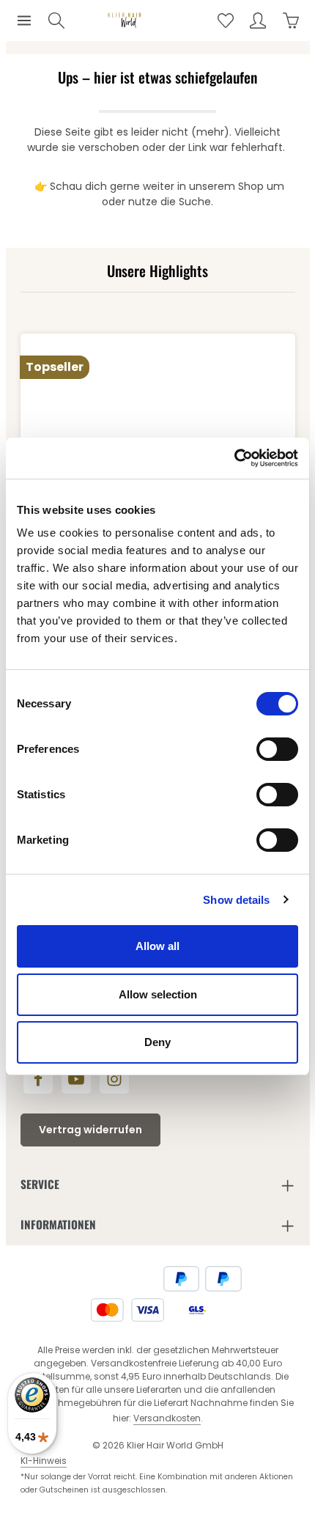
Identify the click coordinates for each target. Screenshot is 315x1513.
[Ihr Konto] (258, 20)
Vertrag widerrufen (90, 1129)
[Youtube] (76, 1079)
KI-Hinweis (44, 1460)
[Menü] (24, 20)
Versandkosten (167, 1418)
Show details (236, 900)
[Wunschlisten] (225, 20)
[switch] (277, 749)
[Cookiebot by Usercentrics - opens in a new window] (234, 458)
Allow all (157, 946)
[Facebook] (38, 1079)
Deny (157, 1042)
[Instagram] (114, 1079)
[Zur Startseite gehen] (124, 20)
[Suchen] (56, 20)
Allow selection (158, 994)
